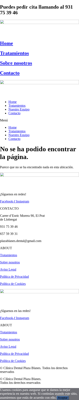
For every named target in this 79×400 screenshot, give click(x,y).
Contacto (10, 73)
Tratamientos (14, 53)
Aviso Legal (8, 269)
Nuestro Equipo (18, 109)
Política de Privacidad (14, 276)
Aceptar (62, 397)
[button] (39, 120)
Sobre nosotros (16, 63)
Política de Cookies (13, 284)
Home (6, 43)
